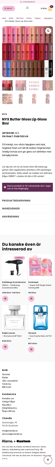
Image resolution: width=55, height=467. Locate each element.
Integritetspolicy (9, 408)
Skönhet (19, 18)
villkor (44, 455)
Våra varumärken (10, 381)
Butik (11, 18)
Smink (29, 18)
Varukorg (6, 384)
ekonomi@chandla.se (12, 434)
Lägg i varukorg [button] (5, 299)
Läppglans (48, 18)
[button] (48, 31)
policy (4, 458)
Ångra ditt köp (8, 411)
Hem (4, 18)
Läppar (38, 18)
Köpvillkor (6, 405)
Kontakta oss (8, 398)
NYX (4, 114)
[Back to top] (48, 460)
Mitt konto (6, 387)
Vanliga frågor (8, 401)
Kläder (5, 377)
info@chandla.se (10, 430)
